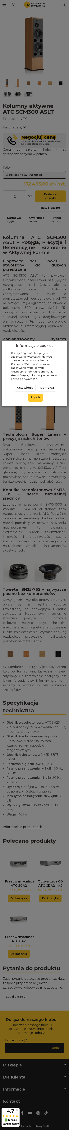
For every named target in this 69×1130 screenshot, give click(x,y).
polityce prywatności (24, 378)
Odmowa (47, 387)
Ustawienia (25, 387)
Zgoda (35, 397)
